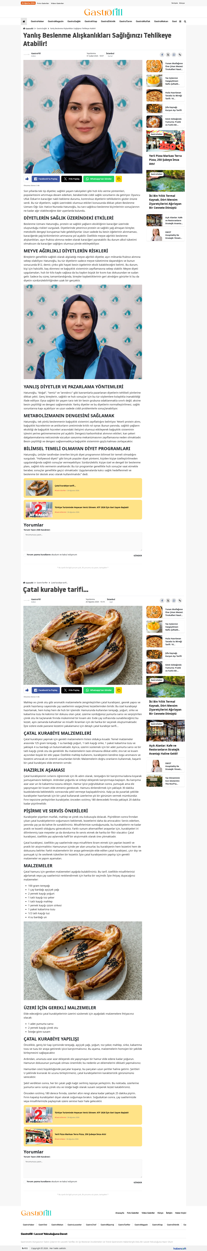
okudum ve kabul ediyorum (52, 554)
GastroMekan (161, 21)
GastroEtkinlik (107, 21)
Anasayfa (119, 1213)
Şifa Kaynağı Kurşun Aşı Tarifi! (173, 109)
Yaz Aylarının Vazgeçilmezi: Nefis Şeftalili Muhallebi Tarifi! (173, 81)
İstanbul (110, 53)
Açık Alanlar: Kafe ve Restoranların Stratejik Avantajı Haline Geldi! (173, 220)
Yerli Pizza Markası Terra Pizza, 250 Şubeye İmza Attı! (165, 160)
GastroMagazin (55, 21)
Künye (182, 3)
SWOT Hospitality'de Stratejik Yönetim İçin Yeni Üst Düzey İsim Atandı (174, 235)
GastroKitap (90, 21)
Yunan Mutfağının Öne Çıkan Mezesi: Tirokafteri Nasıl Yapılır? (174, 66)
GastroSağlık (74, 21)
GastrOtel (177, 21)
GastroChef (91, 1224)
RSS (26, 1248)
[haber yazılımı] (179, 1248)
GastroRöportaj (107, 1224)
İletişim (175, 3)
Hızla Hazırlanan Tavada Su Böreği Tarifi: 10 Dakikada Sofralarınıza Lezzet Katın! (173, 95)
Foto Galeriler (43, 3)
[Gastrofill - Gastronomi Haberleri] (36, 1212)
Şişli (111, 602)
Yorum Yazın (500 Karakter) (37, 529)
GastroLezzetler (75, 1224)
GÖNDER (138, 555)
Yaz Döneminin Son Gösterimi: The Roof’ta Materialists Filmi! (174, 781)
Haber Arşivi (180, 1213)
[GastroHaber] (165, 140)
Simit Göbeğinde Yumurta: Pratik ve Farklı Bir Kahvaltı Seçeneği (173, 122)
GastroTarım (125, 21)
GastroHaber (37, 21)
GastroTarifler (42, 582)
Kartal (110, 56)
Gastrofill (29, 28)
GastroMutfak (142, 21)
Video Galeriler (57, 3)
